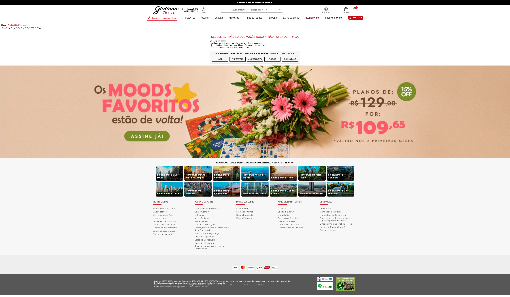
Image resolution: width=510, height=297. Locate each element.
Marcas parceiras (286, 221)
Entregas (199, 215)
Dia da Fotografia (245, 215)
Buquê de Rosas (328, 230)
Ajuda (203, 12)
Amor (220, 59)
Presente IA (326, 208)
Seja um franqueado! (163, 234)
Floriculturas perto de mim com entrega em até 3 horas (255, 162)
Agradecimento (255, 59)
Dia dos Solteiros (244, 211)
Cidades (273, 18)
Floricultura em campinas (335, 176)
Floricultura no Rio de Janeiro (254, 176)
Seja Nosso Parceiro (288, 218)
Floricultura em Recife (282, 178)
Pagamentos (201, 221)
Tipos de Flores (254, 18)
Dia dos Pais (242, 208)
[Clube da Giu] (255, 157)
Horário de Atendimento (165, 227)
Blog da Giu (284, 215)
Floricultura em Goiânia (169, 194)
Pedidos (346, 12)
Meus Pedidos (202, 218)
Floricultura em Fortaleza (193, 192)
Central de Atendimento (207, 208)
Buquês (219, 18)
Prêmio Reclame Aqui (164, 224)
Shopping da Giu (333, 18)
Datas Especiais (291, 18)
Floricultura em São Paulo (167, 176)
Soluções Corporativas (164, 231)
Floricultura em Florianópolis (221, 192)
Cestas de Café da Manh (332, 227)
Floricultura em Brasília (311, 194)
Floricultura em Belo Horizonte (338, 192)
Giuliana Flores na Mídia (165, 221)
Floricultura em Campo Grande (282, 192)
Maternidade (290, 59)
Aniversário (237, 59)
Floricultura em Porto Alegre (310, 176)
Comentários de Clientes (290, 227)
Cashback (326, 12)
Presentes (189, 18)
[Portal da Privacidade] (325, 280)
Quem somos (160, 211)
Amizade (272, 59)
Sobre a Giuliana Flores (164, 208)
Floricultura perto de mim (333, 215)
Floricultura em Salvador (221, 176)
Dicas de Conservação (206, 240)
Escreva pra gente (178, 287)
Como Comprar (202, 211)
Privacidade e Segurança (207, 233)
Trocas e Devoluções (205, 224)
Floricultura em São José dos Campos (195, 176)
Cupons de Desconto (288, 224)
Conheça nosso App (163, 215)
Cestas (205, 18)
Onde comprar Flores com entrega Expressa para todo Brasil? (337, 219)
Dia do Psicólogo (244, 218)
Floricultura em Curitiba (254, 194)
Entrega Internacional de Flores (336, 224)
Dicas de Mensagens (205, 243)
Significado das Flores (330, 211)
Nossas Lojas (159, 218)
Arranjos (234, 18)
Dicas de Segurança (204, 236)
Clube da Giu (312, 18)
